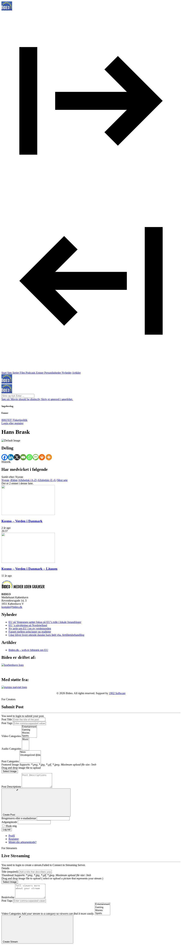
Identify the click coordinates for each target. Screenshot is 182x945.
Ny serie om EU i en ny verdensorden (30, 628)
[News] (30, 752)
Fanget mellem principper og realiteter (30, 631)
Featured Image (10, 764)
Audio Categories (11, 748)
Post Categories (10, 761)
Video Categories (11, 736)
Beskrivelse (7, 897)
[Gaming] (29, 729)
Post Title (6, 719)
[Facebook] (4, 457)
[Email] (23, 457)
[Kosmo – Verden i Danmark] (28, 514)
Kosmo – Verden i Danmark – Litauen (29, 569)
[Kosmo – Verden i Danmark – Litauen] (28, 561)
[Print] (42, 457)
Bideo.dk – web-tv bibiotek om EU (28, 650)
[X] (17, 457)
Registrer (14, 838)
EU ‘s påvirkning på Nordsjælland (28, 625)
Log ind (6, 829)
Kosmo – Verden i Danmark (21, 521)
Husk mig (11, 825)
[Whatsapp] (29, 457)
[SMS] (36, 457)
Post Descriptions (11, 786)
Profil (12, 835)
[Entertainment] (29, 726)
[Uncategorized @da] (30, 755)
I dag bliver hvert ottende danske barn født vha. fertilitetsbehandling (46, 634)
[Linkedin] (11, 457)
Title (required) (9, 871)
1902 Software (117, 693)
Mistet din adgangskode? (22, 842)
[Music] (25, 739)
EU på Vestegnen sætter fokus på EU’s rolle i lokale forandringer (45, 622)
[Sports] (29, 735)
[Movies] (29, 732)
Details (5, 868)
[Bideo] (6, 9)
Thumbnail (7, 875)
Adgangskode (9, 822)
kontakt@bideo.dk (11, 606)
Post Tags (6, 723)
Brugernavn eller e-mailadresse (18, 818)
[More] (49, 457)
